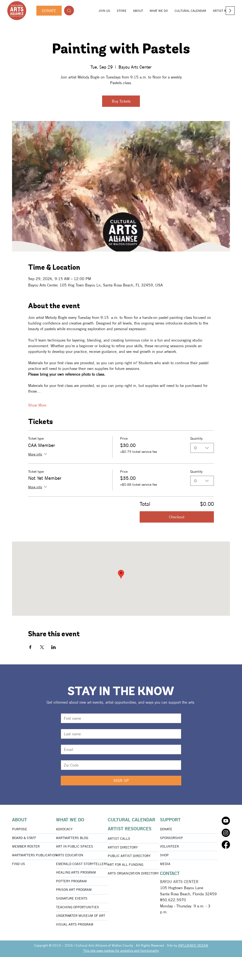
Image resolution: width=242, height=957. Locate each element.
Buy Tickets (121, 101)
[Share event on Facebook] (30, 647)
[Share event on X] (42, 647)
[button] (138, 10)
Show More (37, 405)
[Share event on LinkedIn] (53, 647)
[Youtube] (226, 821)
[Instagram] (226, 833)
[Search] (69, 10)
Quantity (196, 438)
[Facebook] (226, 844)
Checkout (176, 517)
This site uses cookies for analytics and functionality (121, 950)
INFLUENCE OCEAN (193, 945)
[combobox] (202, 448)
